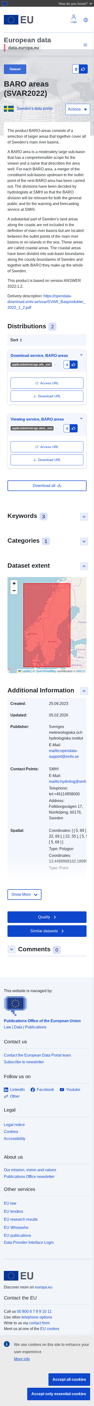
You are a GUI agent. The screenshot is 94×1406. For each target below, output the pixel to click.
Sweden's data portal (35, 108)
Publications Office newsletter (29, 1177)
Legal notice (14, 1125)
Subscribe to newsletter (24, 1062)
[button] (76, 3)
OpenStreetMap (46, 671)
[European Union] (45, 1276)
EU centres (49, 1329)
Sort (14, 340)
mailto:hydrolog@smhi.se (70, 781)
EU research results (21, 1219)
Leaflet (26, 671)
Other (15, 1096)
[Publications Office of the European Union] (45, 1005)
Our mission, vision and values (30, 1170)
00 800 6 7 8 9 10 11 (34, 1311)
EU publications (17, 1235)
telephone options (36, 1317)
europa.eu (43, 1287)
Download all (44, 486)
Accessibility (14, 1139)
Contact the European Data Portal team (37, 1055)
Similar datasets (44, 931)
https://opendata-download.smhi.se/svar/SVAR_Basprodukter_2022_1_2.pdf (46, 302)
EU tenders (13, 1211)
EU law (10, 1203)
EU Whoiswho (16, 1228)
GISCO (80, 671)
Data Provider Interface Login (29, 1242)
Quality (44, 917)
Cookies (11, 1132)
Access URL (49, 383)
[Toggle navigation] (84, 45)
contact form (39, 1323)
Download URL (49, 396)
